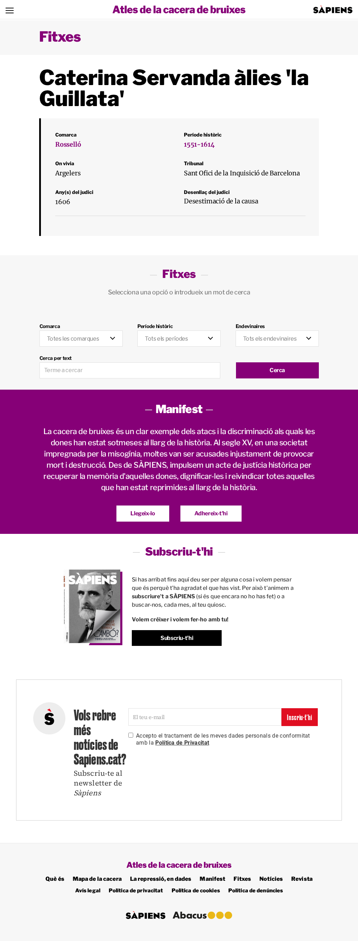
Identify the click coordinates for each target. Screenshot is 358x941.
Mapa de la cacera (97, 879)
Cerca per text (56, 358)
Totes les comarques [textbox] (73, 338)
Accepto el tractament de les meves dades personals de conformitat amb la (223, 739)
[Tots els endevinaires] (277, 335)
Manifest (212, 879)
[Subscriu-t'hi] (92, 606)
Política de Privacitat (182, 742)
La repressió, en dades (161, 879)
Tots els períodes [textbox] (166, 338)
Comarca (50, 326)
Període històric (155, 326)
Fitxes (60, 36)
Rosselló (68, 144)
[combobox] (81, 339)
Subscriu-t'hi (176, 638)
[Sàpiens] (332, 9)
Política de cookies (196, 890)
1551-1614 (199, 144)
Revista (302, 879)
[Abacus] (202, 915)
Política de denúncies (255, 890)
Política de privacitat (136, 890)
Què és (54, 879)
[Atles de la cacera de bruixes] (179, 9)
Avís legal (87, 890)
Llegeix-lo (142, 513)
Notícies (271, 879)
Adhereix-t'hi (211, 513)
